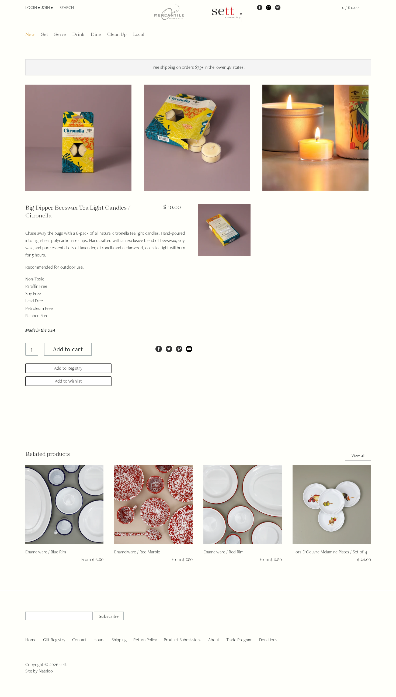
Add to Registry (68, 368)
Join (45, 7)
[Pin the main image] (179, 348)
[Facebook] (259, 7)
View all (358, 455)
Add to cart (68, 349)
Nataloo (46, 671)
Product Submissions (183, 640)
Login (31, 7)
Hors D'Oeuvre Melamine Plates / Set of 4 (330, 552)
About (213, 640)
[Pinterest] (277, 7)
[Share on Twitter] (169, 348)
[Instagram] (268, 7)
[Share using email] (189, 348)
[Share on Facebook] (158, 348)
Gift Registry (54, 640)
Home (30, 640)
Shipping (119, 640)
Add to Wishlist (68, 381)
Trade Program (239, 640)
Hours (99, 640)
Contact (79, 640)
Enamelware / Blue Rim (45, 552)
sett (63, 664)
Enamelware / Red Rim (223, 552)
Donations (268, 640)
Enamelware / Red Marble (137, 552)
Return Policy (145, 640)
